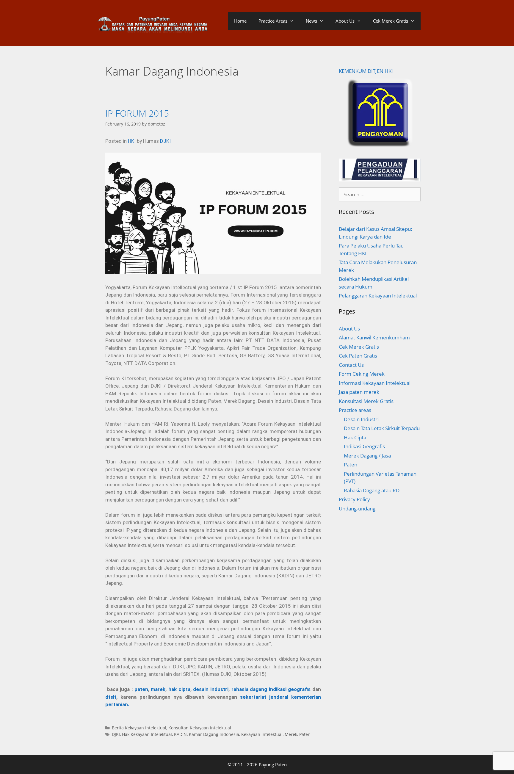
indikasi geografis (290, 689)
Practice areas (355, 410)
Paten (305, 734)
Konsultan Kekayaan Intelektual (199, 728)
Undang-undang (357, 508)
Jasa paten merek (359, 391)
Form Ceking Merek (362, 373)
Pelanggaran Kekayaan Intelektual (378, 295)
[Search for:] (380, 194)
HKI (132, 141)
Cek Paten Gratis (358, 355)
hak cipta (179, 689)
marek (158, 689)
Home (240, 21)
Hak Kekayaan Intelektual (147, 734)
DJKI (165, 141)
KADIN (180, 734)
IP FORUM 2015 (137, 113)
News (311, 21)
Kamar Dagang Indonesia (214, 734)
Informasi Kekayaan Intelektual (374, 383)
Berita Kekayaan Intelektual (139, 728)
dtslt (110, 697)
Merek (291, 734)
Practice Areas (272, 21)
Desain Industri (361, 419)
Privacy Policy (354, 499)
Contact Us (351, 364)
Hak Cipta (355, 437)
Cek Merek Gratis (390, 21)
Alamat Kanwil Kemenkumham (374, 337)
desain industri (210, 689)
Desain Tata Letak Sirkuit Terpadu (382, 428)
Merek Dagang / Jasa (367, 455)
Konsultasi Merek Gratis (366, 401)
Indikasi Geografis (364, 446)
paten (141, 689)
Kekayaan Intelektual (262, 734)
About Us (345, 21)
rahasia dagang (249, 689)
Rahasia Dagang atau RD (371, 490)
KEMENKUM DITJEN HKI (366, 71)
